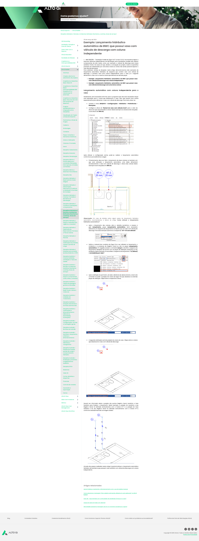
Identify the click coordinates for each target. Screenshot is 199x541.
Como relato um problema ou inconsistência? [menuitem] (139, 518)
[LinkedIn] (196, 529)
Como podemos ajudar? (74, 16)
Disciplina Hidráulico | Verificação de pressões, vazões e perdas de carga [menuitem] (70, 243)
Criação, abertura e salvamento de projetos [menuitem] (70, 77)
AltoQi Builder (76, 30)
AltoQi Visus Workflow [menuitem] (68, 411)
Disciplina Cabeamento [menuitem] (70, 150)
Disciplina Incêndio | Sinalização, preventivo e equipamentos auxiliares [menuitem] (70, 360)
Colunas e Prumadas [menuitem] (69, 143)
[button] (77, 44)
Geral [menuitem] (65, 146)
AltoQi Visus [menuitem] (64, 396)
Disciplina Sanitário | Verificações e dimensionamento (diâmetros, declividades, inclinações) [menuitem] (69, 313)
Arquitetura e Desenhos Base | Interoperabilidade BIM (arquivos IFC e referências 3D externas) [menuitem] (70, 90)
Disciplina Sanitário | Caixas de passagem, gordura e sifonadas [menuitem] (69, 283)
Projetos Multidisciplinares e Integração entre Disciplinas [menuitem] (69, 109)
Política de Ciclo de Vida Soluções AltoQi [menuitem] (179, 518)
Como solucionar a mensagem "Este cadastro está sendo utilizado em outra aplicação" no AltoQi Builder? (110, 493)
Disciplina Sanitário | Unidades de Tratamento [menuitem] (69, 297)
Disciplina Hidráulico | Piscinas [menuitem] (69, 237)
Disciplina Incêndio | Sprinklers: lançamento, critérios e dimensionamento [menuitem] (70, 335)
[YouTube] (189, 529)
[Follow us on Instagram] (185, 529)
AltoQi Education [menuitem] (66, 55)
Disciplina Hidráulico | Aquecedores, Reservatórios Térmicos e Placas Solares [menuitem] (70, 230)
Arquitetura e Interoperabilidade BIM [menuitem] (68, 62)
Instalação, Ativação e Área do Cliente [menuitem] (68, 45)
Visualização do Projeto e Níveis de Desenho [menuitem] (70, 116)
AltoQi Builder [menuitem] (65, 69)
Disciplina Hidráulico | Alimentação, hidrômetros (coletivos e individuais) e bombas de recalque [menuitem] (70, 188)
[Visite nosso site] (192, 529)
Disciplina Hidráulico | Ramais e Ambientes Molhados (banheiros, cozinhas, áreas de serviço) (89, 34)
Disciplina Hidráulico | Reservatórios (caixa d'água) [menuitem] (69, 180)
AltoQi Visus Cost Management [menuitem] (66, 407)
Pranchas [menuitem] (66, 381)
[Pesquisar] (136, 19)
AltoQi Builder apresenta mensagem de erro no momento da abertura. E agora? (105, 506)
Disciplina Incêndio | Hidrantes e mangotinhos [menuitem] (69, 342)
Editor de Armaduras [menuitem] (67, 399)
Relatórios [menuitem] (66, 370)
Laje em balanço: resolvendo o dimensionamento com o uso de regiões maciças (106, 489)
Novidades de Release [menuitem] (68, 58)
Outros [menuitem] (65, 393)
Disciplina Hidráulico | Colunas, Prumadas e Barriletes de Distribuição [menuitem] (69, 197)
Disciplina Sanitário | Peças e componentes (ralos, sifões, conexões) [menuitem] (70, 276)
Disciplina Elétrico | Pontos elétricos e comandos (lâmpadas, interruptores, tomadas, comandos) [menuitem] (70, 163)
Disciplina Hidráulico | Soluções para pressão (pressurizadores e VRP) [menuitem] (70, 251)
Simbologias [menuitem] (66, 128)
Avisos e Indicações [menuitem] (69, 140)
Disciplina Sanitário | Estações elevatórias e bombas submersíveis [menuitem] (70, 303)
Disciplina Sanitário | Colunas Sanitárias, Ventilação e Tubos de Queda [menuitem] (70, 258)
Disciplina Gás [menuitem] (67, 175)
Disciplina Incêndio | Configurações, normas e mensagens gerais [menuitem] (70, 322)
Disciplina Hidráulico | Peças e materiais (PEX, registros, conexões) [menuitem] (70, 222)
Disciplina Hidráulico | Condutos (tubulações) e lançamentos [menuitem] (70, 205)
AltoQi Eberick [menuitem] (65, 66)
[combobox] (98, 19)
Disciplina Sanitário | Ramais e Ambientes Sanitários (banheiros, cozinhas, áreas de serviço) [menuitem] (69, 268)
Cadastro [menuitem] (66, 125)
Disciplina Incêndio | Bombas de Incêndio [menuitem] (69, 328)
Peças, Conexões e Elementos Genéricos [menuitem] (69, 136)
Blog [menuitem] (8, 518)
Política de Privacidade (190, 534)
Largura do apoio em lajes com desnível (94, 502)
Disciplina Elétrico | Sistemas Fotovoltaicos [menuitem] (70, 171)
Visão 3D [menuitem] (65, 373)
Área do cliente (132, 4)
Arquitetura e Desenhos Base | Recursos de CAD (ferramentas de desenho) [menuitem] (70, 100)
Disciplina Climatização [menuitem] (70, 156)
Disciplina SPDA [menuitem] (67, 366)
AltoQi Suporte (65, 30)
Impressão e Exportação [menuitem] (67, 389)
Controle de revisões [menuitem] (69, 385)
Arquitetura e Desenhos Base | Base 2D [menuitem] (70, 82)
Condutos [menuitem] (66, 132)
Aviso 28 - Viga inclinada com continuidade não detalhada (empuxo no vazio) (105, 498)
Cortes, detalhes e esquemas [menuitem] (68, 377)
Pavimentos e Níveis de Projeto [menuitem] (70, 121)
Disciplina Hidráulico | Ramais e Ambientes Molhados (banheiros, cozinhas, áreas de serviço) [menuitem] (70, 214)
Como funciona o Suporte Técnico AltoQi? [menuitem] (97, 518)
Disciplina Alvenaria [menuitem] (69, 153)
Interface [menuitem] (66, 73)
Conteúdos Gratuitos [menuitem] (30, 518)
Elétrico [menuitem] (63, 403)
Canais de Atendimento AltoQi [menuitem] (61, 518)
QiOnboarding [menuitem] (65, 41)
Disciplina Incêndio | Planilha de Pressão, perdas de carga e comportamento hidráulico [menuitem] (69, 351)
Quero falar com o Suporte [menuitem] (67, 50)
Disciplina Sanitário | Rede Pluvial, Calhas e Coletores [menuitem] (69, 290)
